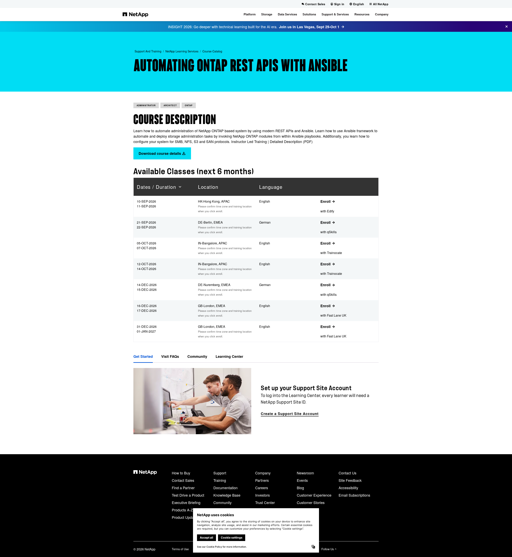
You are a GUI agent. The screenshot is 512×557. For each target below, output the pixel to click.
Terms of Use (180, 549)
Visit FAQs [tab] (170, 356)
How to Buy (181, 472)
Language (270, 186)
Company (263, 472)
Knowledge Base (226, 495)
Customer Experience (314, 495)
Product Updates (185, 517)
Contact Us (347, 472)
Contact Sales (183, 480)
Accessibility (348, 487)
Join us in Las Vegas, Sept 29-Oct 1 (309, 26)
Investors (262, 495)
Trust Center (265, 502)
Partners (262, 480)
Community (222, 502)
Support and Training (148, 51)
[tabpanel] (256, 401)
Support (219, 472)
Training (219, 480)
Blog (300, 487)
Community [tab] (197, 356)
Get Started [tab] (143, 356)
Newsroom (305, 472)
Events (302, 480)
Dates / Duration (156, 186)
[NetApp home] (135, 14)
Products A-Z (182, 509)
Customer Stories (311, 502)
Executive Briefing (186, 502)
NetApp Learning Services (181, 51)
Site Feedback (350, 480)
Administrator (146, 105)
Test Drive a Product (188, 495)
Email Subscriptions (354, 495)
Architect (170, 105)
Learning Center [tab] (229, 356)
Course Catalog (212, 51)
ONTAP (189, 105)
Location (208, 186)
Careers (261, 487)
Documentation (225, 487)
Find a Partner (183, 487)
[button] (249, 14)
